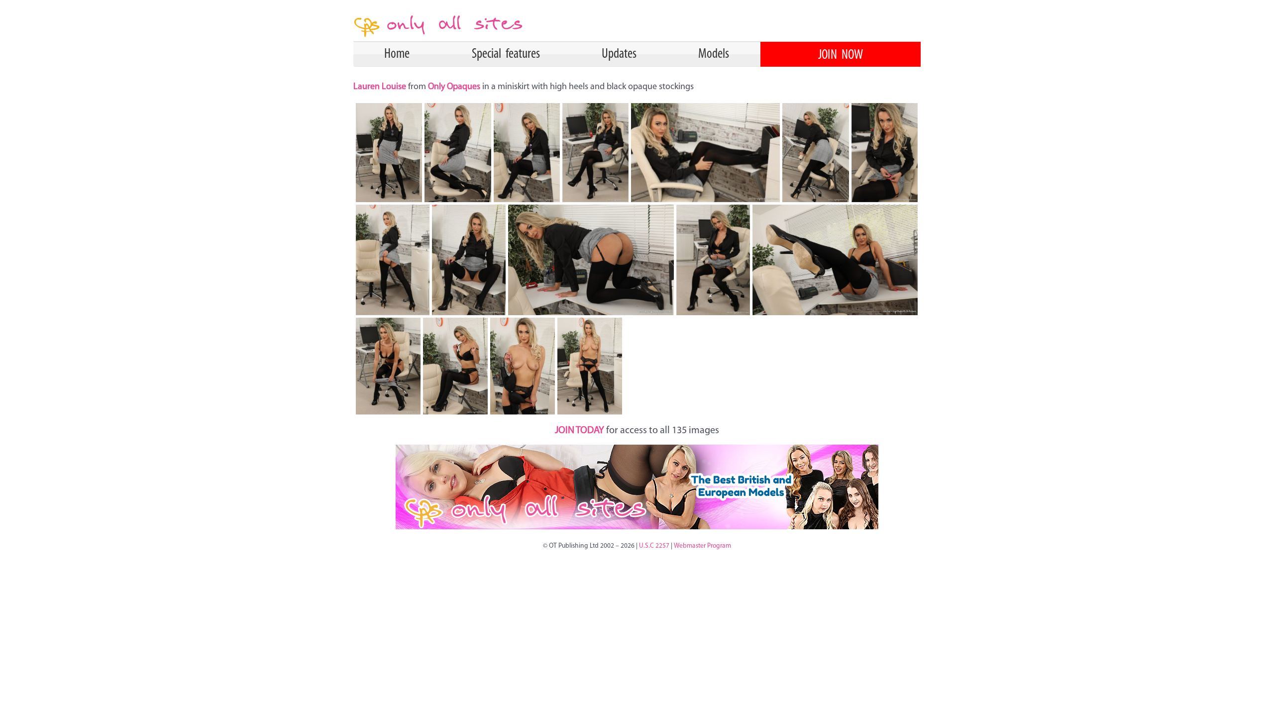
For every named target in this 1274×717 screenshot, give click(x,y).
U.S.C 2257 (654, 546)
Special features (506, 54)
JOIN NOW (840, 55)
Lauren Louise (380, 87)
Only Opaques (454, 87)
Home (397, 54)
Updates (619, 54)
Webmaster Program (702, 546)
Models (713, 54)
